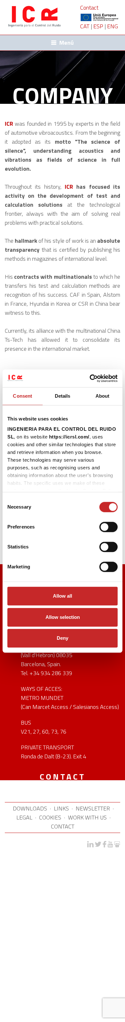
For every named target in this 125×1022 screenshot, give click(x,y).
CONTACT (62, 826)
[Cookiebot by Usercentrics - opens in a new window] (90, 378)
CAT (84, 26)
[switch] (108, 527)
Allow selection (63, 617)
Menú (66, 42)
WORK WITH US (87, 817)
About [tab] (103, 396)
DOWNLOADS (30, 808)
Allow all (62, 596)
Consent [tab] (22, 396)
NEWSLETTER (93, 808)
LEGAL (24, 817)
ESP (98, 26)
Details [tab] (63, 396)
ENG (112, 26)
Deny (62, 638)
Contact (89, 7)
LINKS (61, 808)
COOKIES (50, 817)
